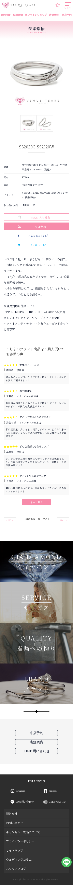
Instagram (20, 790)
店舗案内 (36, 742)
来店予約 (40, 226)
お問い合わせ (14, 823)
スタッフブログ (16, 869)
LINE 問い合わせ (25, 801)
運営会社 (11, 814)
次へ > (63, 520)
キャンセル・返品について (23, 832)
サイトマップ (14, 850)
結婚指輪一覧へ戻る (36, 519)
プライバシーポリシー (20, 841)
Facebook (53, 790)
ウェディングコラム (19, 859)
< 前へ (9, 520)
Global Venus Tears (57, 801)
